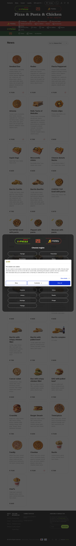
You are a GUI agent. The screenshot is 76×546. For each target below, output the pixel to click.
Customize (37, 283)
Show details (64, 278)
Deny (16, 283)
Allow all (60, 283)
